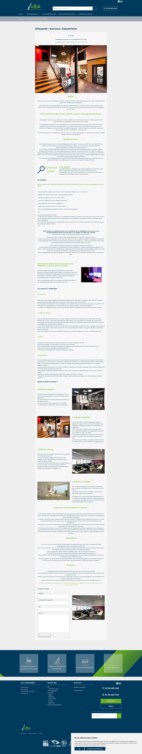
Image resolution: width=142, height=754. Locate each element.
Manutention (51, 703)
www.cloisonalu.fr (78, 690)
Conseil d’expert (85, 14)
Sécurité (50, 701)
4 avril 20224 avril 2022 (60, 42)
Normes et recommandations (54, 705)
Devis (111, 706)
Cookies (41, 733)
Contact (111, 701)
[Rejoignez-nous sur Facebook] (119, 1)
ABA (20, 14)
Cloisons (50, 695)
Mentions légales (32, 733)
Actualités (71, 35)
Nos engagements (52, 691)
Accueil (21, 19)
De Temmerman (72, 42)
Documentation (49, 14)
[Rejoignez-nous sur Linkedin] (121, 1)
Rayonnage (51, 697)
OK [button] (79, 748)
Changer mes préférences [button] (94, 748)
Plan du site (23, 733)
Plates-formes (52, 699)
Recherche (91, 8)
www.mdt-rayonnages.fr (80, 687)
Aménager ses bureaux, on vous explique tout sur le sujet (71, 39)
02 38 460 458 (111, 8)
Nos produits (32, 14)
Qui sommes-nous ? (53, 689)
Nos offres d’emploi (67, 14)
